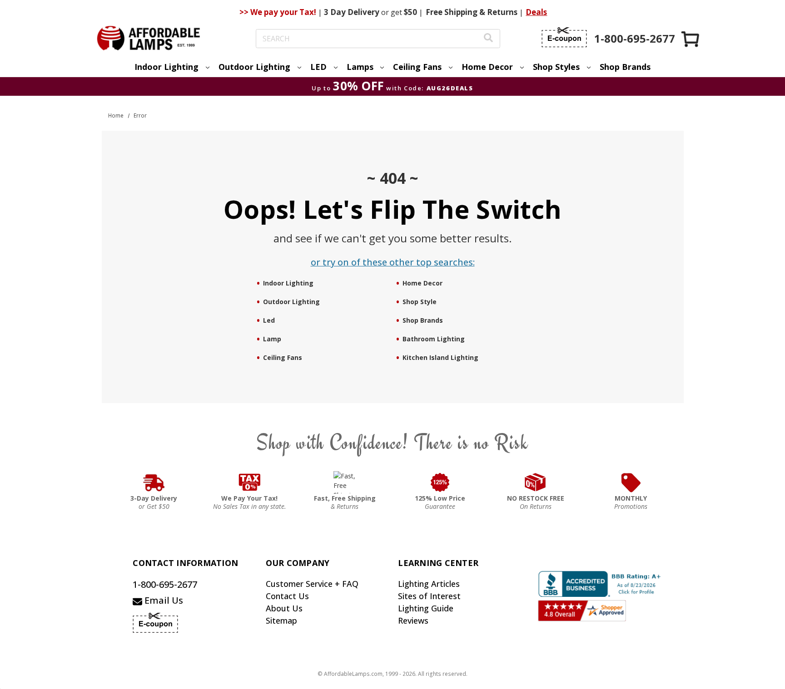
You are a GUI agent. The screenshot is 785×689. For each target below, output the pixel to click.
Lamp (272, 339)
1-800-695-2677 (165, 584)
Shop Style (419, 301)
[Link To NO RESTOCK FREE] (535, 482)
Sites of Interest (429, 596)
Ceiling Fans (282, 357)
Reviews (413, 620)
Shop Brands (625, 66)
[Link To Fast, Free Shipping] (344, 482)
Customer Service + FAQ (312, 583)
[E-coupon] (564, 37)
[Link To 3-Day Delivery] (154, 482)
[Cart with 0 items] (691, 39)
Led (269, 320)
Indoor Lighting (288, 283)
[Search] (488, 39)
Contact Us (287, 596)
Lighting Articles (429, 583)
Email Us (162, 600)
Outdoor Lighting (291, 301)
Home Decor (422, 283)
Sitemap (281, 620)
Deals (536, 12)
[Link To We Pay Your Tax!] (249, 482)
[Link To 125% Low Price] (440, 482)
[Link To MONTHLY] (631, 482)
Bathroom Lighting (433, 339)
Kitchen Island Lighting (440, 357)
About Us (284, 608)
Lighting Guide (425, 608)
